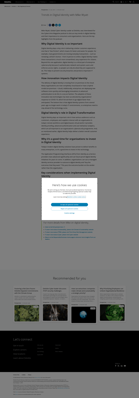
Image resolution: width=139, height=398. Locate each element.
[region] (69, 199)
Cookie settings (69, 213)
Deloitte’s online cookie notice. (76, 197)
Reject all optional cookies (69, 209)
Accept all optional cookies (69, 204)
